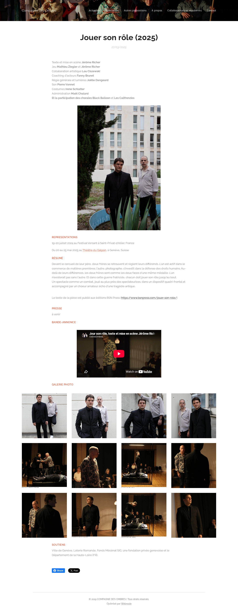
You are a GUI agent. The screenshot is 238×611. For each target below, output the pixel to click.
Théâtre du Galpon (94, 250)
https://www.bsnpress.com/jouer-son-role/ (149, 297)
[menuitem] (95, 10)
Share (60, 570)
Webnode (126, 603)
